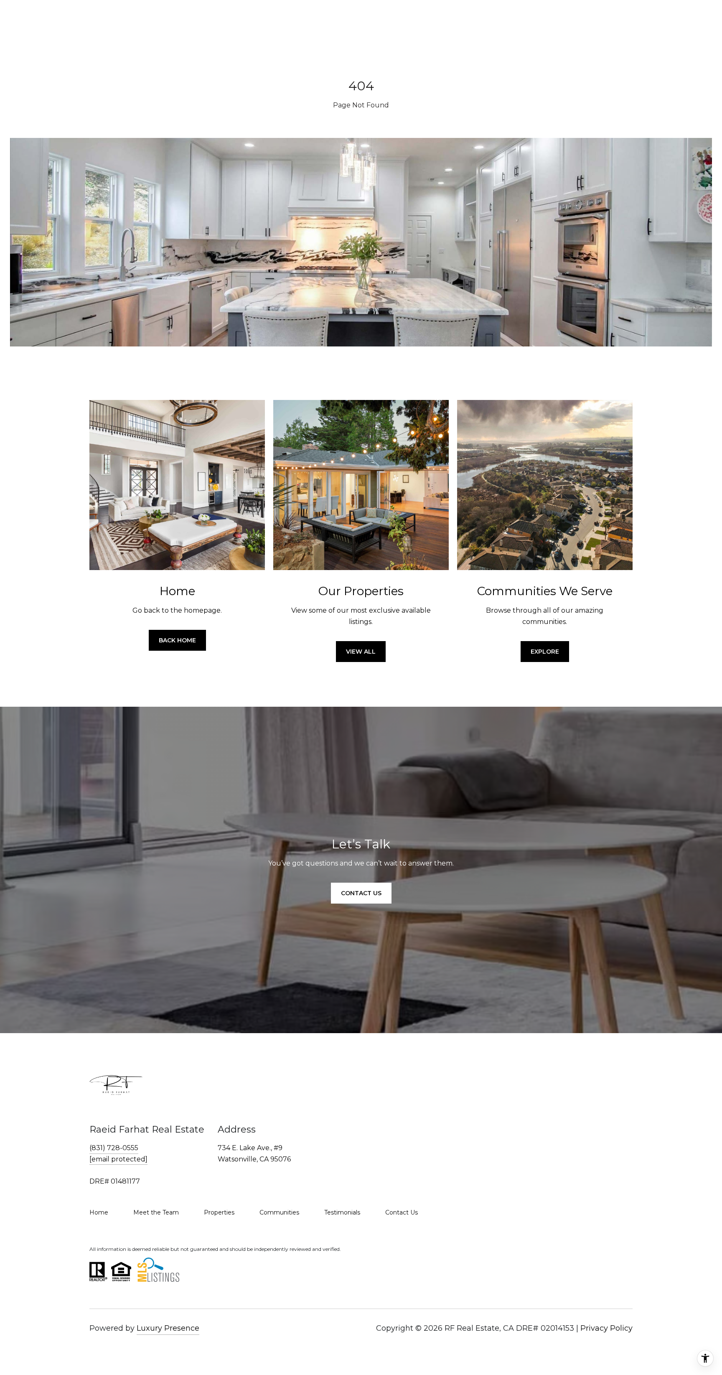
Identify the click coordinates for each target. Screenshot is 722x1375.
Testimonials (342, 1212)
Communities (279, 1212)
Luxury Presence (168, 1328)
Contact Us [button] (361, 893)
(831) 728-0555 (113, 1148)
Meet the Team (156, 1212)
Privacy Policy (606, 1328)
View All (361, 651)
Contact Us (401, 1212)
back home (177, 640)
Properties (219, 1212)
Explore (545, 651)
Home (98, 1212)
